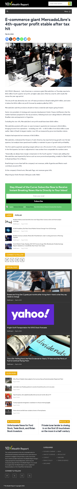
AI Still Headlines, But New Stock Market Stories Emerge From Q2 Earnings (34, 228)
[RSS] (22, 260)
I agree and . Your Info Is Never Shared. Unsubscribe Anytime (35, 207)
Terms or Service (18, 207)
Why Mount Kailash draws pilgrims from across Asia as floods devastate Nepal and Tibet (38, 379)
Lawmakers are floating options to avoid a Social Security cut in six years (33, 387)
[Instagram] (17, 260)
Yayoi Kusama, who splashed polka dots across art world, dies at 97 (32, 394)
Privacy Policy (30, 207)
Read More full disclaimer (25, 467)
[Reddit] (14, 39)
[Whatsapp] (21, 39)
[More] (29, 39)
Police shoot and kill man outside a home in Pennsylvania (29, 410)
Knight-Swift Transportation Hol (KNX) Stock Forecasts (27, 328)
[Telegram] (25, 39)
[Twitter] (12, 260)
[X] (10, 39)
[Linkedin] (18, 39)
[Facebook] (7, 39)
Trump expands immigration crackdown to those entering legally (31, 402)
